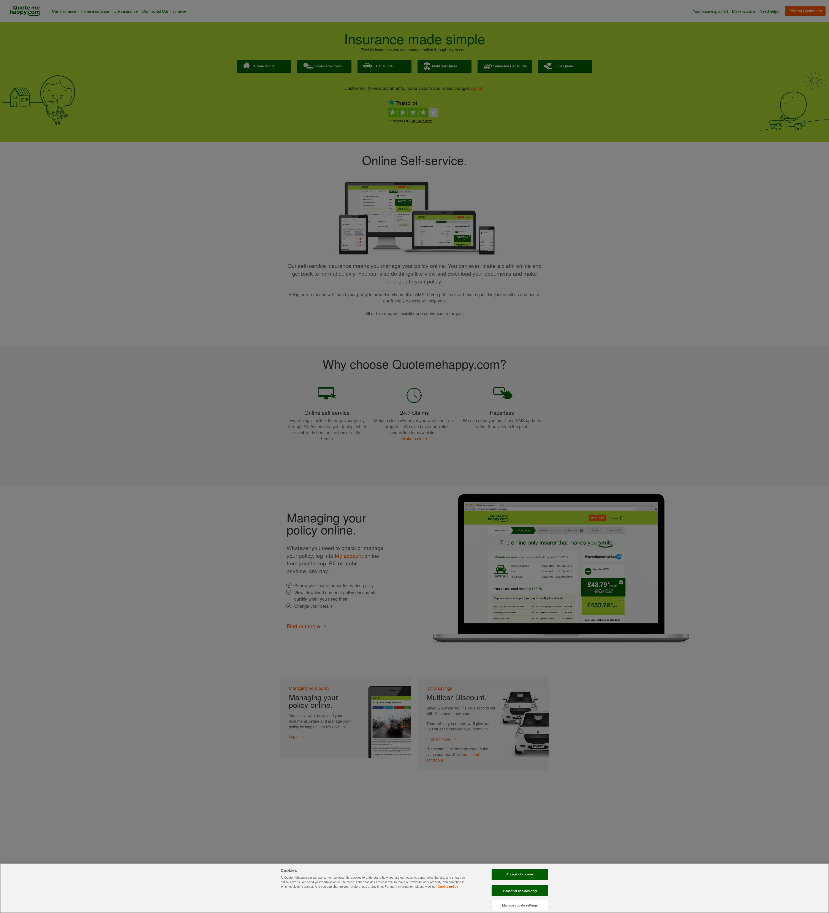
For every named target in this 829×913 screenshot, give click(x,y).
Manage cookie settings (520, 905)
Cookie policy (448, 886)
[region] (414, 888)
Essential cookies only (520, 890)
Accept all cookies (520, 874)
